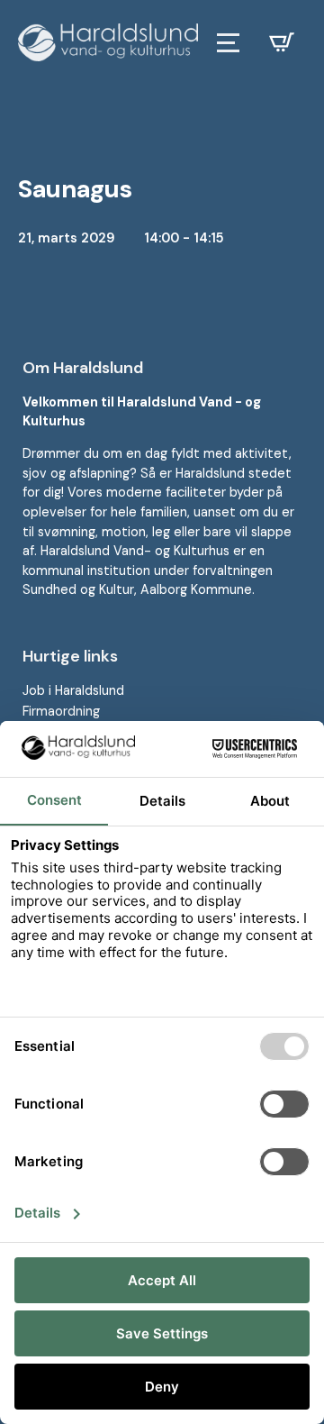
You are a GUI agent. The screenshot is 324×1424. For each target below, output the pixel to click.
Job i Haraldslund (73, 690)
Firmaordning (61, 711)
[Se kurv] (281, 42)
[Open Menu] (228, 43)
